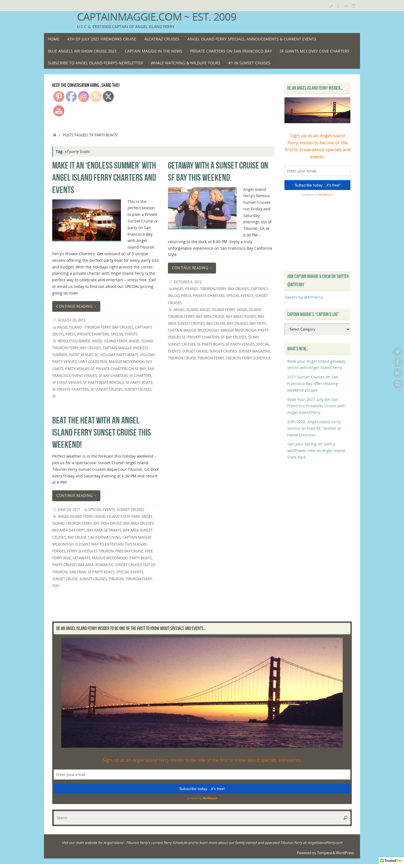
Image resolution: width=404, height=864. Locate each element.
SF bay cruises (234, 337)
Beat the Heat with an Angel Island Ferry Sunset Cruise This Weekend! (101, 432)
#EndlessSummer (74, 341)
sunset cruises (223, 351)
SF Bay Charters (113, 375)
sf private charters (70, 389)
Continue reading (74, 306)
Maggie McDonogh (127, 361)
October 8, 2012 (188, 282)
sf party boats (139, 382)
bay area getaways (104, 530)
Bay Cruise (215, 323)
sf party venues (240, 344)
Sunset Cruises (130, 509)
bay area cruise (210, 316)
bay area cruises (241, 316)
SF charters (140, 375)
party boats (140, 558)
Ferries (58, 551)
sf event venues (67, 382)
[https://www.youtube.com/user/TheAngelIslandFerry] (346, 5)
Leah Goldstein (92, 361)
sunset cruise (195, 351)
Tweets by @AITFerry (303, 297)
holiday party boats (119, 355)
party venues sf (79, 369)
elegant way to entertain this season (110, 544)
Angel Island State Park (117, 516)
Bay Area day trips (68, 530)
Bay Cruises (122, 327)
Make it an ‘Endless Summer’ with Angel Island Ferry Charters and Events (104, 177)
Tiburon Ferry (211, 358)
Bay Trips (258, 323)
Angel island (186, 309)
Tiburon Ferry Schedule (248, 358)
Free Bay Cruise (129, 551)
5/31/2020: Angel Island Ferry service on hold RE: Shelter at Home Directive (314, 428)
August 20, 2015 (71, 320)
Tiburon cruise (182, 358)
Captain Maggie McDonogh (193, 330)
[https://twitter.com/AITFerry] (330, 5)
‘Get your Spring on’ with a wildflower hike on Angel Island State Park (316, 450)
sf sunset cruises (106, 389)
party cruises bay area (73, 565)
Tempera (324, 853)
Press (70, 334)
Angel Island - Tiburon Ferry (84, 327)
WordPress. (345, 853)
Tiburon (116, 579)
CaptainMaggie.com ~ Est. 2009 (156, 17)
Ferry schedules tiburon (90, 551)
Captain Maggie (117, 348)
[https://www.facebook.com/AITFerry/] (338, 5)
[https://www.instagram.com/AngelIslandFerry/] (353, 5)
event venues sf (83, 355)
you (55, 586)
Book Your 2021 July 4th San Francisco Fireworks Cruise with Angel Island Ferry (316, 406)
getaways (81, 558)
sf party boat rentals (103, 382)
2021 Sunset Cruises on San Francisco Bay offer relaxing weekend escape (312, 383)
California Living (104, 537)
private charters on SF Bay (121, 369)
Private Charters (93, 334)
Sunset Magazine (254, 351)
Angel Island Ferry (109, 341)
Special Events (124, 334)
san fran (77, 572)
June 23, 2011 (69, 509)
